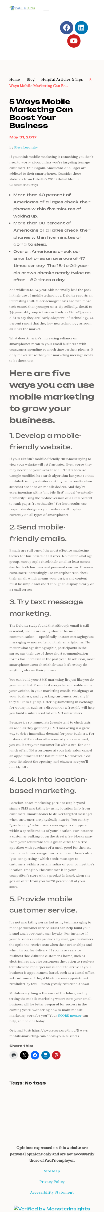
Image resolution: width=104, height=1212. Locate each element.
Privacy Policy (52, 1182)
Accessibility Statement (52, 1192)
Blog (31, 79)
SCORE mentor (70, 1015)
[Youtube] (74, 41)
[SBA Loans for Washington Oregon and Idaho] (23, 8)
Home (14, 79)
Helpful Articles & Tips (62, 79)
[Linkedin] (81, 27)
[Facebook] (66, 27)
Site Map (52, 1171)
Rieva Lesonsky (26, 147)
